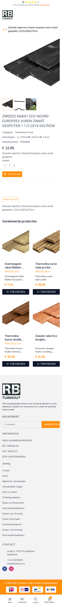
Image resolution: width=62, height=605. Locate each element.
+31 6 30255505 (15, 560)
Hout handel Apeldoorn (13, 508)
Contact (6, 470)
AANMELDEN (51, 424)
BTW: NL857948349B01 (14, 456)
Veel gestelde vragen (12, 486)
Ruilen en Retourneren (13, 502)
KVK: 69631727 (10, 451)
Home (5, 476)
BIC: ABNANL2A (10, 446)
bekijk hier (45, 5)
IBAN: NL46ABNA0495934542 (17, 440)
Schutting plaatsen (11, 497)
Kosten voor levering (12, 513)
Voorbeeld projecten (12, 524)
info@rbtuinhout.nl (16, 563)
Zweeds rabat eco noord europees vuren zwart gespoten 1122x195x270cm (33, 29)
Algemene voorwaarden (14, 481)
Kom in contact (9, 492)
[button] (57, 103)
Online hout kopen (11, 519)
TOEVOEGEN (14, 174)
